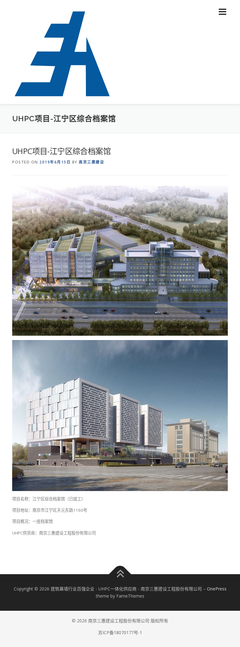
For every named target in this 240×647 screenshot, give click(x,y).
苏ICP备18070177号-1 (120, 632)
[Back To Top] (120, 574)
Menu (222, 11)
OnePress (217, 589)
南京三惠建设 (91, 162)
